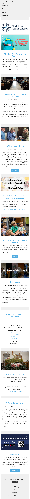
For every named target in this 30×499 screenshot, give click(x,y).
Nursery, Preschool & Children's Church (15, 241)
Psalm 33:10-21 (15, 335)
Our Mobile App (15, 454)
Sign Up (15, 256)
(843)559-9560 (15, 492)
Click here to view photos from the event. (15, 209)
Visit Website (5, 15)
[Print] (2, 9)
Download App (15, 470)
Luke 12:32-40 (15, 338)
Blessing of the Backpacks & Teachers (15, 55)
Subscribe (4, 12)
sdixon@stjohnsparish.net (15, 495)
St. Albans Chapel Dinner (15, 146)
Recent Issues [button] (5, 6)
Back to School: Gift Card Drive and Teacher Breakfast (15, 197)
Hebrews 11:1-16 (15, 337)
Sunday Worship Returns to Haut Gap (15, 95)
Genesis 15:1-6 (15, 333)
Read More (15, 170)
